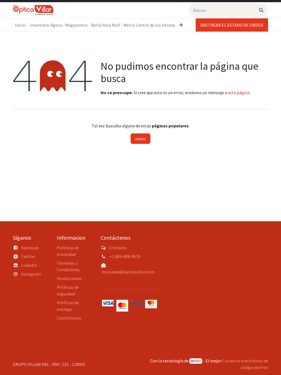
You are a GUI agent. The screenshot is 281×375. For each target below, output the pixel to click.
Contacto (118, 247)
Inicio (140, 138)
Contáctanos (69, 318)
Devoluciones (69, 278)
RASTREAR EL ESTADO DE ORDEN (231, 25)
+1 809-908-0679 (125, 256)
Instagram (31, 274)
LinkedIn (29, 265)
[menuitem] (20, 24)
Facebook (30, 247)
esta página (239, 92)
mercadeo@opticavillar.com (128, 272)
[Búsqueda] (261, 10)
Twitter (28, 256)
